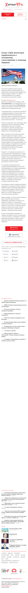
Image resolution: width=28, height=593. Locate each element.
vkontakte (15, 254)
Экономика (17, 553)
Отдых (6, 558)
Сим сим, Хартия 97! (20, 14)
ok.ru (6, 257)
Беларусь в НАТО (14, 562)
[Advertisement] (14, 36)
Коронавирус (4, 562)
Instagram (15, 257)
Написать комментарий (14, 242)
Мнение (3, 526)
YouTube (15, 251)
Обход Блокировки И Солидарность (10, 560)
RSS (6, 260)
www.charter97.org (17, 578)
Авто (2, 558)
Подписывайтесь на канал (14, 235)
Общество (10, 553)
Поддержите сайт (7, 14)
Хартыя (14, 4)
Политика (3, 553)
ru (10, 10)
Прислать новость (7, 9)
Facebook (6, 251)
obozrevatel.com (11, 100)
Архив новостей (18, 9)
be (8, 10)
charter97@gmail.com (6, 585)
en (12, 10)
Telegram (15, 260)
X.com (6, 254)
